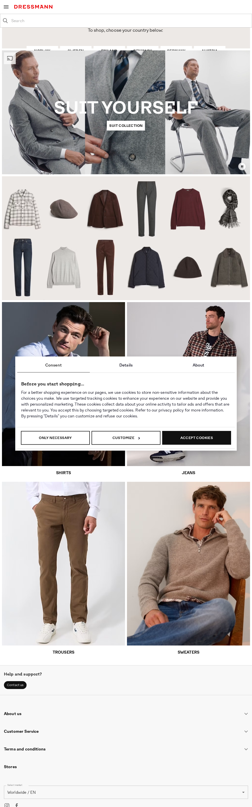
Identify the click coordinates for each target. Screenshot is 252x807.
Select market (14, 785)
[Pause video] (242, 166)
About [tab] (199, 365)
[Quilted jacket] (147, 269)
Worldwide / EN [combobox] (21, 792)
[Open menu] (6, 7)
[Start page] (34, 7)
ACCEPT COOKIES (196, 438)
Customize (123, 438)
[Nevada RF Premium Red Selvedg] (22, 267)
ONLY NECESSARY (55, 438)
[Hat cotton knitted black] (188, 272)
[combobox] (130, 20)
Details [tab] (126, 365)
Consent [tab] (53, 365)
